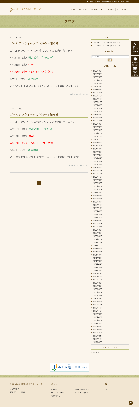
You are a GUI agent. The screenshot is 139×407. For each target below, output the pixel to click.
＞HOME (53, 389)
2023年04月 (98, 192)
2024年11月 (98, 136)
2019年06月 (98, 320)
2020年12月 (98, 273)
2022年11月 (98, 205)
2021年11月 (98, 242)
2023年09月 (98, 180)
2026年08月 (98, 71)
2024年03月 (98, 161)
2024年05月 (98, 155)
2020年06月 (98, 289)
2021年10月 (98, 245)
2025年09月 (98, 105)
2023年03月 (98, 195)
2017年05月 (98, 342)
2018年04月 (98, 336)
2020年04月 (98, 295)
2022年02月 (98, 233)
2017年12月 (98, 339)
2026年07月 (98, 74)
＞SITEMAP (14, 389)
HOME (73, 9)
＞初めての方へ (56, 396)
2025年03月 (98, 124)
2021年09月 (98, 248)
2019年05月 (98, 323)
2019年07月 (98, 317)
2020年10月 (98, 280)
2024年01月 (98, 167)
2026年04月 (98, 83)
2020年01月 (98, 301)
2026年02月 (98, 89)
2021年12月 (98, 239)
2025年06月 (98, 114)
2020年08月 (98, 286)
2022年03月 (98, 230)
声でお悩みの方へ (96, 9)
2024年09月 (98, 142)
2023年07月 (98, 186)
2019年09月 (98, 314)
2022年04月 (98, 227)
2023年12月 (98, 170)
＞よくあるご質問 (81, 392)
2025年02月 (98, 127)
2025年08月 (98, 108)
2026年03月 (98, 86)
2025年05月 (98, 117)
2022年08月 (98, 214)
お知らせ (96, 352)
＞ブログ (108, 389)
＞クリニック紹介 (56, 392)
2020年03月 (98, 298)
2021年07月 (98, 255)
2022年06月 (98, 220)
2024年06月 (98, 152)
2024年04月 (98, 158)
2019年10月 (98, 311)
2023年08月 (98, 183)
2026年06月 (98, 77)
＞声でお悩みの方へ (82, 389)
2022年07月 (98, 217)
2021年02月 (98, 270)
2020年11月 (98, 276)
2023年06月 (98, 189)
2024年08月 (98, 146)
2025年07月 (98, 111)
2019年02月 (98, 329)
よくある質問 (109, 9)
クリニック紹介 (122, 9)
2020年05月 (98, 292)
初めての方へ (83, 9)
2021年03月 (98, 267)
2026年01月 (98, 93)
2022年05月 (98, 223)
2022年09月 (98, 211)
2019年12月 (98, 305)
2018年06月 (98, 333)
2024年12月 (98, 133)
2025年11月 (98, 99)
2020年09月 (98, 283)
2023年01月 (98, 202)
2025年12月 (98, 96)
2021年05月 (98, 261)
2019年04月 (98, 326)
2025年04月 (98, 121)
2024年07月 (98, 149)
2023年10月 (98, 177)
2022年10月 (98, 208)
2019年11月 (98, 308)
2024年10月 (98, 139)
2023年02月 (98, 199)
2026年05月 (98, 80)
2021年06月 (98, 258)
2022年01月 (98, 236)
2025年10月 (98, 102)
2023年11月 (98, 174)
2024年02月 (98, 164)
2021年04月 (98, 264)
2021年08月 (98, 252)
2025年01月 (98, 130)
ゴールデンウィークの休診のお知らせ (34, 43)
